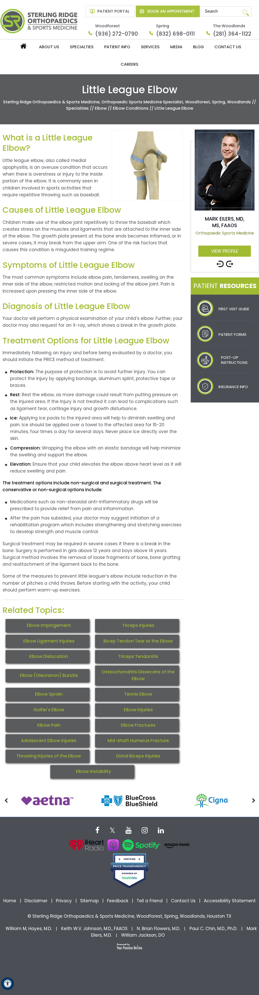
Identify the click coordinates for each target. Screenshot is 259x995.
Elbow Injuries (138, 710)
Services (150, 47)
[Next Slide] (229, 262)
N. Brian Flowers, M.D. (158, 929)
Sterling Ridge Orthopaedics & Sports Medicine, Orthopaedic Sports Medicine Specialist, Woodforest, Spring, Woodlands (127, 102)
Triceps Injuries (138, 625)
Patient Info (117, 47)
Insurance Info (233, 386)
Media (176, 47)
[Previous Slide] (220, 262)
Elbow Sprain (49, 694)
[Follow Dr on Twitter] (112, 830)
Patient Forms (232, 334)
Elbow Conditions (130, 108)
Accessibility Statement (230, 901)
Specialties (82, 47)
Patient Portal (113, 11)
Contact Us (227, 47)
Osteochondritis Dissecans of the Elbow (138, 675)
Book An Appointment (171, 11)
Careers (129, 64)
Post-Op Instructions (234, 360)
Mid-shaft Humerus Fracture (138, 741)
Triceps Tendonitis (138, 656)
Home (23, 47)
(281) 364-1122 (232, 33)
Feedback (117, 901)
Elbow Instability (93, 771)
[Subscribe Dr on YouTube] (128, 830)
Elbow (101, 108)
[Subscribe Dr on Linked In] (161, 830)
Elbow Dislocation (48, 656)
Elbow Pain (48, 725)
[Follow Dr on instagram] (145, 830)
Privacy (64, 901)
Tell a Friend (150, 901)
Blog (198, 47)
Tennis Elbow (138, 694)
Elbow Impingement (49, 625)
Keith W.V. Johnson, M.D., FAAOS (94, 929)
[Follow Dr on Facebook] (97, 830)
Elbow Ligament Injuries (48, 641)
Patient (224, 285)
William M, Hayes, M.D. (29, 929)
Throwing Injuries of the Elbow (48, 756)
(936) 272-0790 (116, 33)
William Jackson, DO (143, 935)
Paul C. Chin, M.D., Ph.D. (213, 929)
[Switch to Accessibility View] (7, 983)
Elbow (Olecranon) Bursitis (49, 675)
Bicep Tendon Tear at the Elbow (138, 641)
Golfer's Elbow (48, 710)
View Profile (224, 251)
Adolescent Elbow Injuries (48, 741)
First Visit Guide (234, 309)
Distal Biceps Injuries (138, 756)
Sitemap (89, 901)
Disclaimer (37, 901)
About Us (49, 47)
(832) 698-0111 (175, 33)
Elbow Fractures (138, 725)
